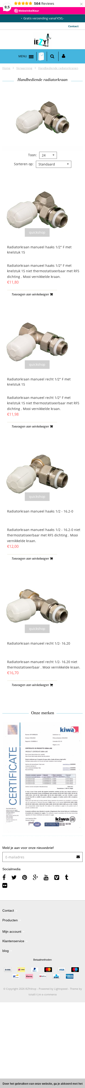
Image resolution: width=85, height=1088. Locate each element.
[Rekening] (63, 56)
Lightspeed (61, 988)
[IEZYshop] (42, 40)
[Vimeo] (56, 877)
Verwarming (24, 68)
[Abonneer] (42, 855)
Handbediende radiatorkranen (58, 68)
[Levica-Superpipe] (42, 778)
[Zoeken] (52, 56)
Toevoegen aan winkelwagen (31, 294)
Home (6, 68)
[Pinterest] (24, 877)
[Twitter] (14, 877)
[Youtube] (46, 877)
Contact (73, 26)
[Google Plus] (35, 877)
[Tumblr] (66, 877)
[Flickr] (4, 885)
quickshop (37, 232)
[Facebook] (4, 877)
